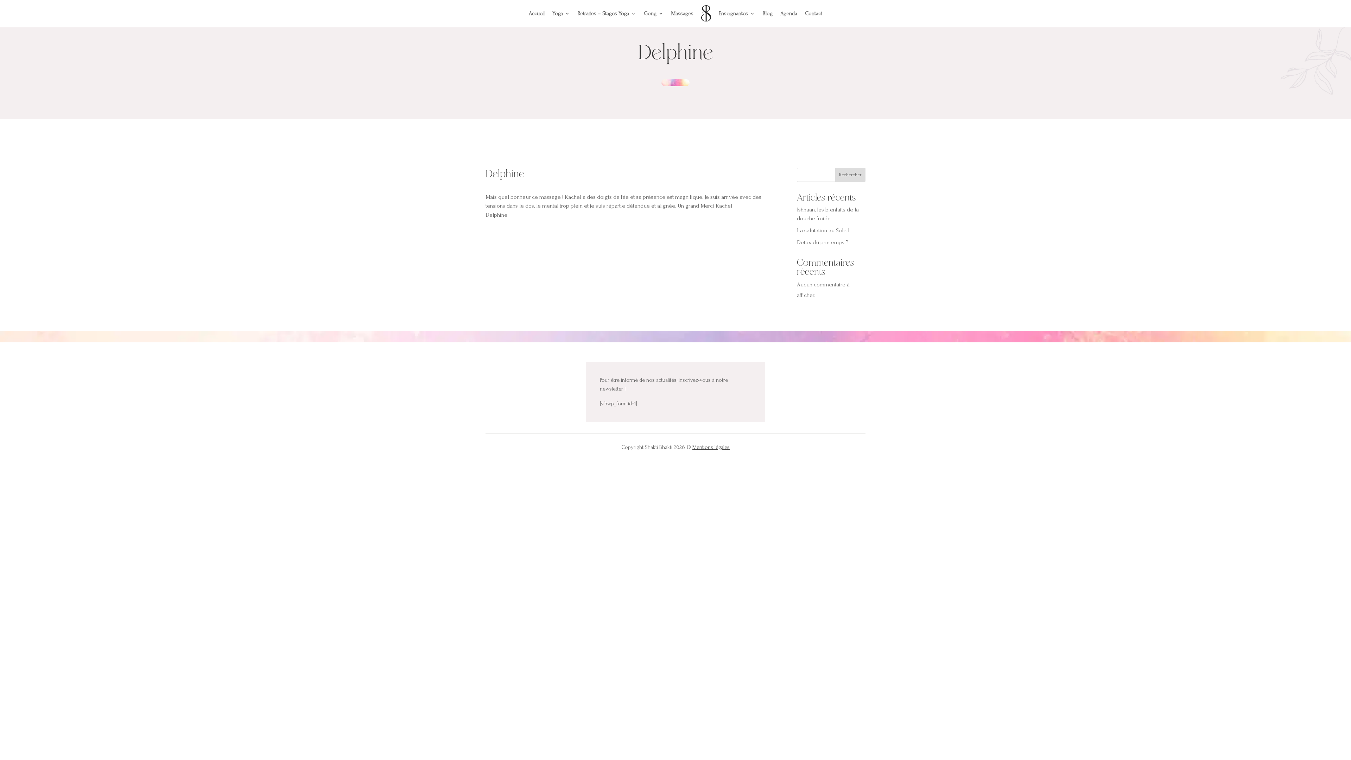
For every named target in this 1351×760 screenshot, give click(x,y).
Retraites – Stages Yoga (603, 13)
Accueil (537, 13)
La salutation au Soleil (823, 230)
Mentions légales (711, 447)
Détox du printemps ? (822, 242)
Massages (682, 13)
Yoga (557, 13)
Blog (768, 13)
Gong (650, 13)
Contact (813, 13)
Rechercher (850, 174)
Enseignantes (733, 13)
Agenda (788, 13)
